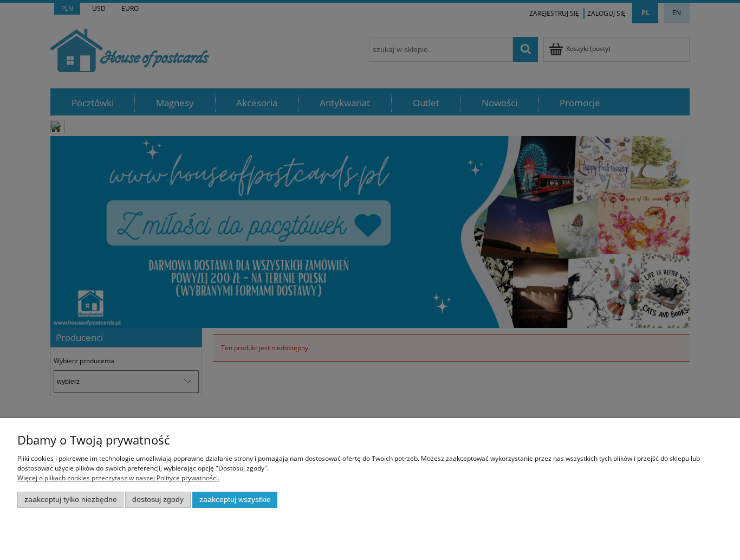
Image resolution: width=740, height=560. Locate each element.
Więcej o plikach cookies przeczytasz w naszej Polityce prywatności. (118, 477)
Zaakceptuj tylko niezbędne (70, 499)
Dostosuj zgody (158, 499)
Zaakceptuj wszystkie (235, 499)
